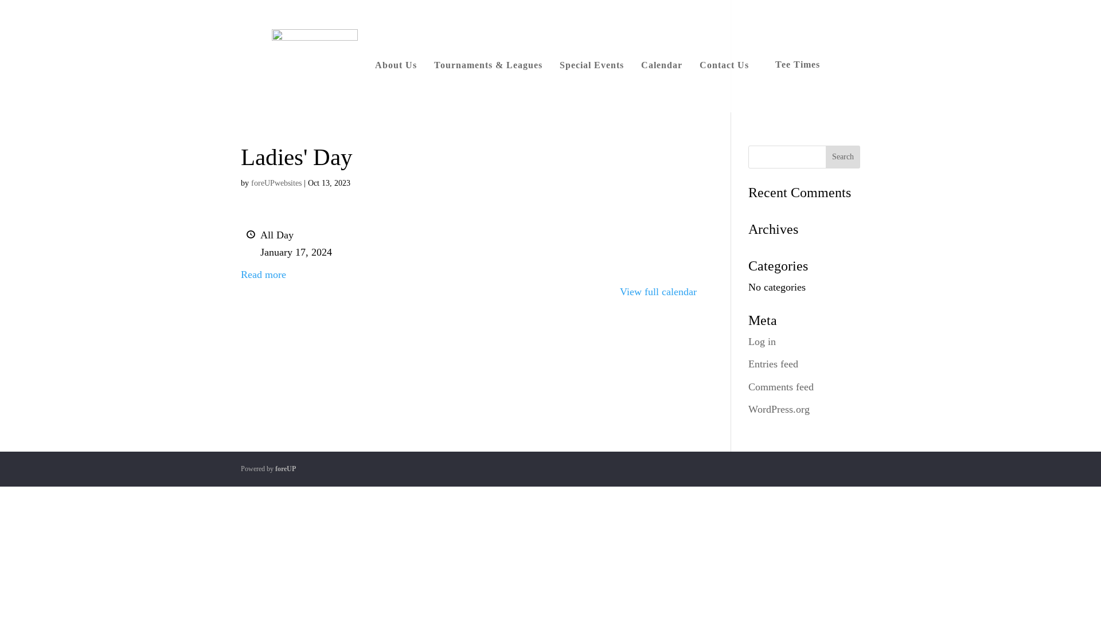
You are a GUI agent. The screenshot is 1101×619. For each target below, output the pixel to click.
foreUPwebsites (276, 183)
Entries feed (773, 364)
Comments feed (781, 387)
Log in (762, 341)
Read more (263, 274)
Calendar (661, 65)
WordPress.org (779, 409)
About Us (396, 65)
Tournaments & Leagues (488, 65)
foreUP (285, 469)
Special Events (592, 65)
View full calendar (658, 291)
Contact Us (724, 65)
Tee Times (797, 64)
